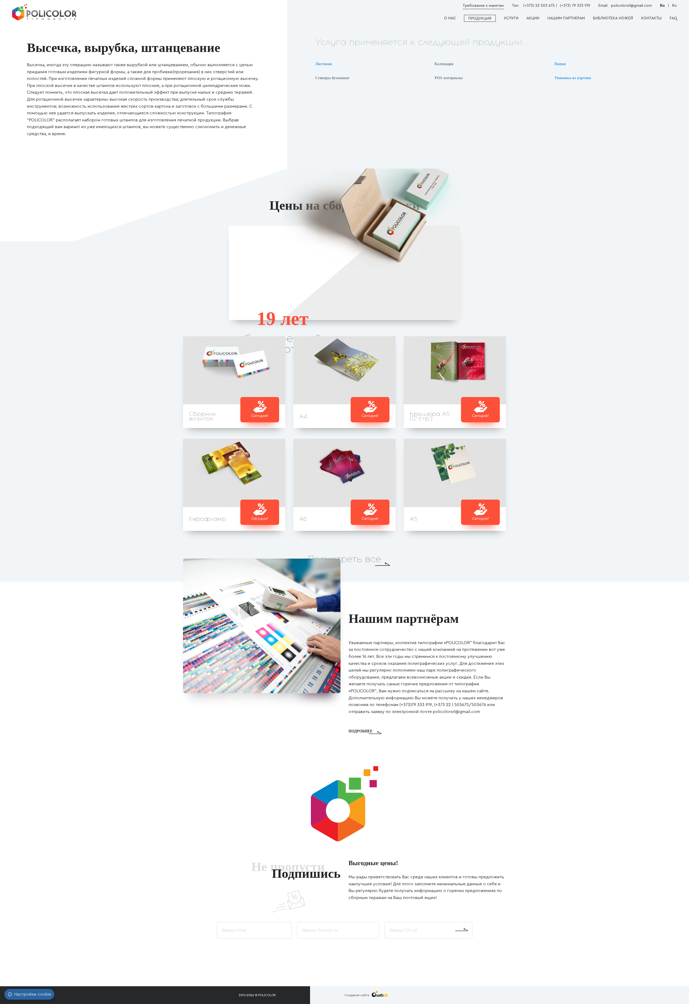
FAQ (673, 18)
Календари (444, 64)
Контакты (651, 18)
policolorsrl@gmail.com (631, 5)
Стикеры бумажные (332, 78)
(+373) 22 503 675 (539, 5)
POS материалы (449, 78)
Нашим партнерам (566, 18)
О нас (450, 18)
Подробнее (360, 731)
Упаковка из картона (572, 78)
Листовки (323, 64)
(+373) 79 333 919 (575, 5)
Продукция (479, 18)
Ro (674, 5)
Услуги (511, 18)
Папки (560, 64)
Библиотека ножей (613, 18)
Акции (532, 18)
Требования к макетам (483, 5)
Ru (663, 5)
